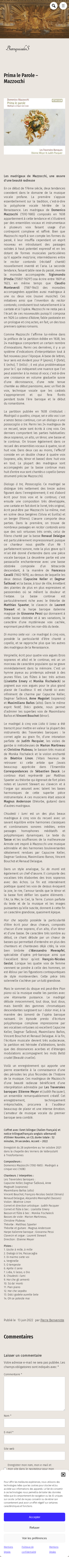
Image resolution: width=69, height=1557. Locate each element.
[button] (63, 1474)
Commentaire (13, 1374)
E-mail (8, 1432)
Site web (9, 1448)
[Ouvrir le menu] (63, 6)
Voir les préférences (34, 1538)
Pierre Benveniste (52, 1320)
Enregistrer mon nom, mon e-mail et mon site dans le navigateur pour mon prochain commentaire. (31, 1468)
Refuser (34, 1527)
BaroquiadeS (17, 48)
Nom (7, 1415)
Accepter (34, 1517)
